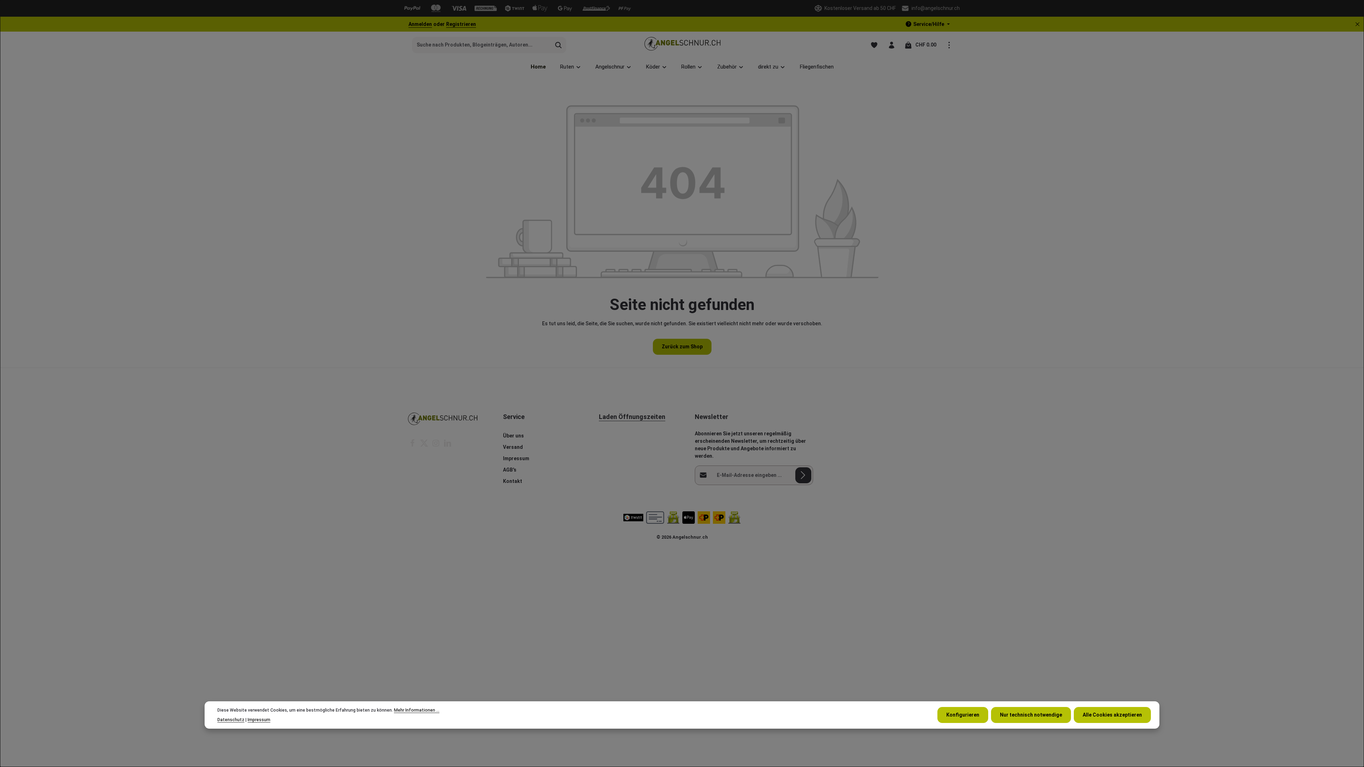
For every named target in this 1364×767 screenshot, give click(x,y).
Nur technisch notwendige (1031, 715)
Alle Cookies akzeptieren (1112, 715)
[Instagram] (436, 445)
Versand (513, 447)
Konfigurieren (962, 715)
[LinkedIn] (447, 445)
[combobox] (481, 45)
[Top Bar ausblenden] (1357, 24)
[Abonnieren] (803, 475)
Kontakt (512, 481)
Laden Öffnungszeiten (632, 416)
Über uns (513, 436)
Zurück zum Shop (682, 346)
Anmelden (420, 24)
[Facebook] (412, 445)
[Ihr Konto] (891, 45)
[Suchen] (558, 45)
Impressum (516, 458)
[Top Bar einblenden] (949, 45)
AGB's (509, 470)
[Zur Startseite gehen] (682, 45)
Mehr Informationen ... (416, 710)
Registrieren (461, 24)
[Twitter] (424, 445)
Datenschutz (230, 719)
